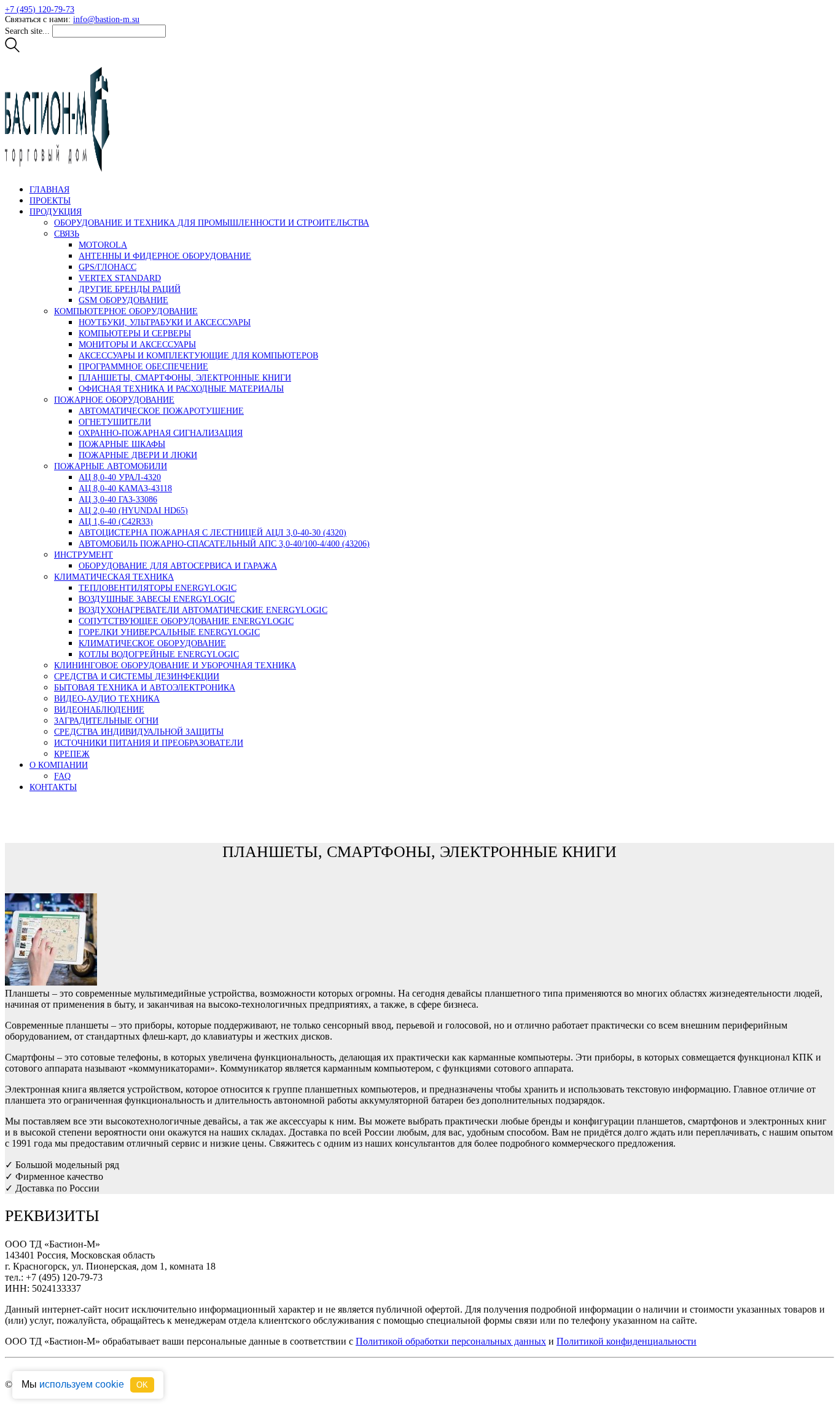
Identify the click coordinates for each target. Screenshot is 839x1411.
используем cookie (81, 1384)
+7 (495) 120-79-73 (39, 9)
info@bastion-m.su (106, 19)
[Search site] (12, 49)
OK (142, 1384)
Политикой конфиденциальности (626, 1341)
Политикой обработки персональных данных (451, 1341)
